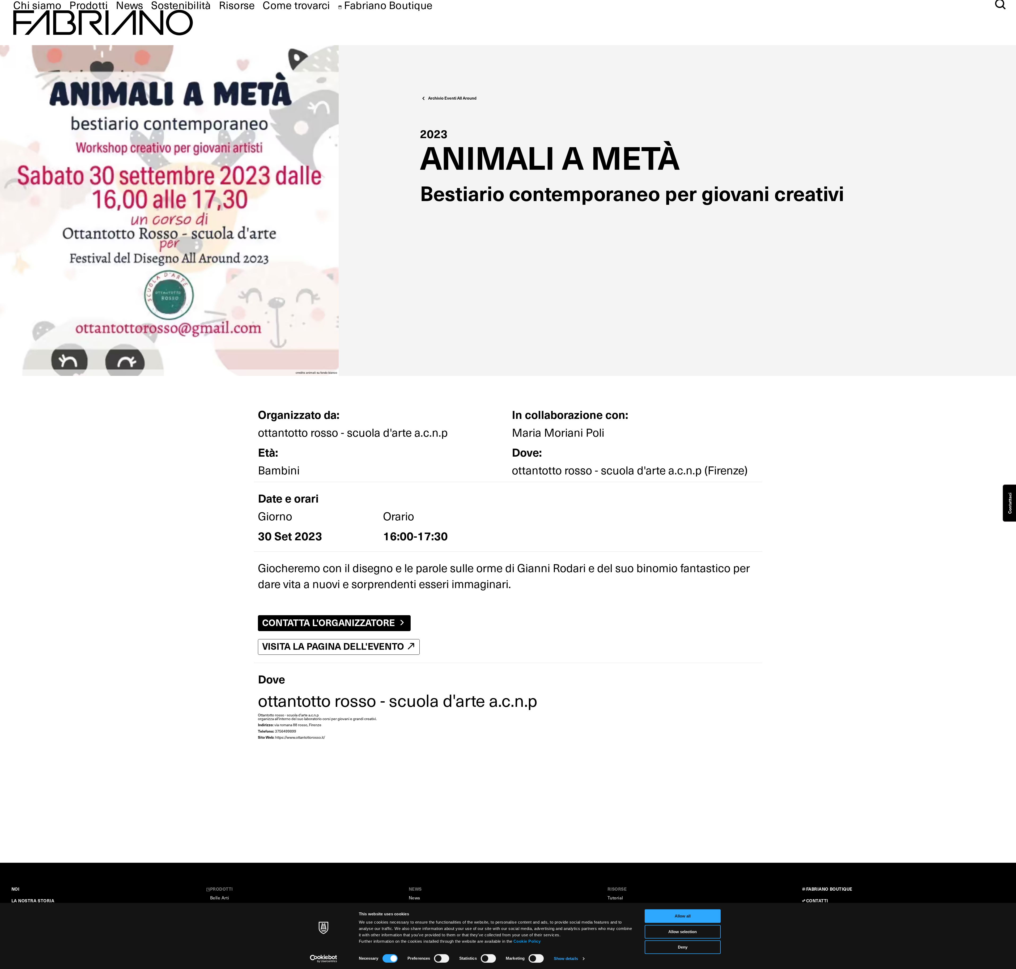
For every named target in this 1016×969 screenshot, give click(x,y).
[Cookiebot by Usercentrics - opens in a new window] (323, 959)
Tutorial (615, 897)
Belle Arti (219, 897)
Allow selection (682, 931)
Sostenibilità (181, 4)
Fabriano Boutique (388, 4)
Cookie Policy (527, 941)
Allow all (683, 916)
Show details (566, 958)
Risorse (237, 4)
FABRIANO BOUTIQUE (829, 889)
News (129, 4)
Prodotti (88, 4)
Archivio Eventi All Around (452, 98)
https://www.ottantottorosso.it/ (300, 737)
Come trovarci (296, 4)
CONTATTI (817, 900)
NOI (15, 889)
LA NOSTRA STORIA (32, 900)
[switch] (441, 958)
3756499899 (285, 731)
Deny (682, 947)
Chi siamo (37, 4)
